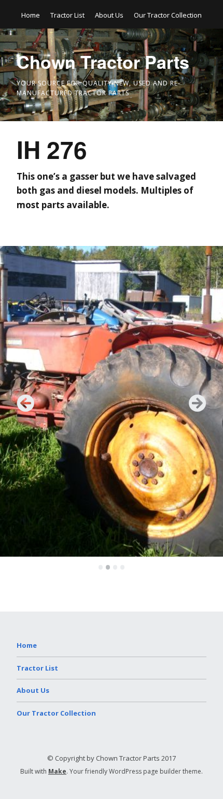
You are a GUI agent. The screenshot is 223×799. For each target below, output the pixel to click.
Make (57, 771)
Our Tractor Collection (168, 15)
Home (30, 15)
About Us (109, 15)
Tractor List (67, 15)
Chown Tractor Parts (103, 61)
